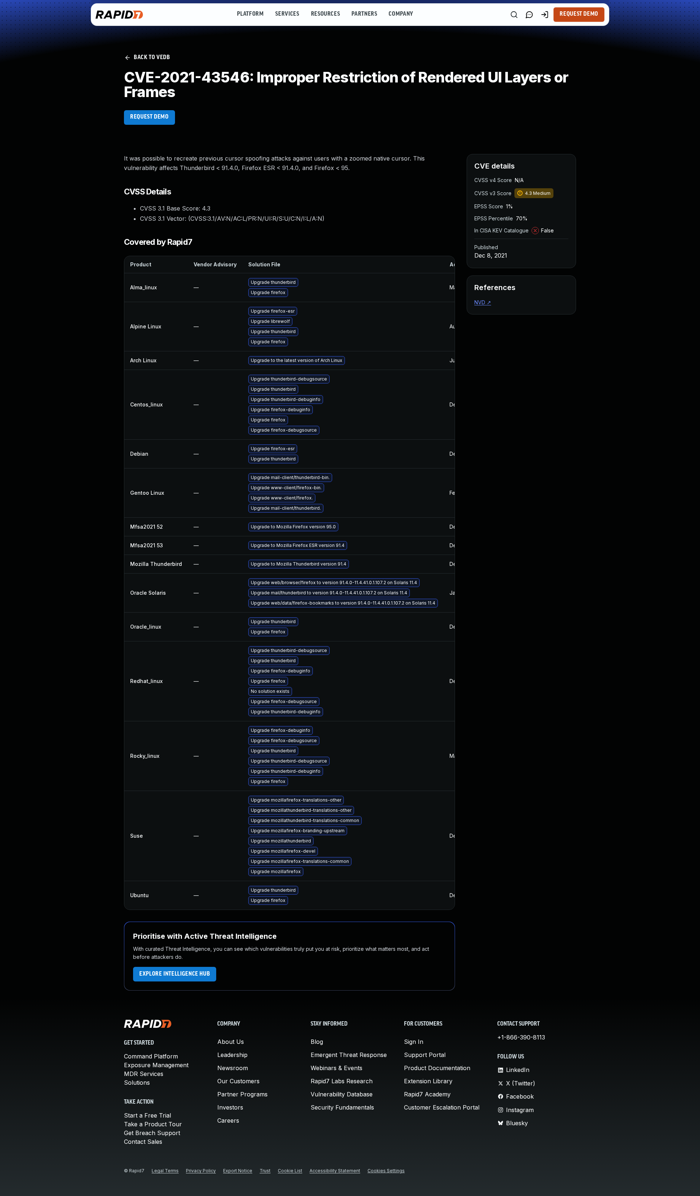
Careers (228, 1120)
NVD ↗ (482, 302)
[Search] (514, 14)
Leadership (232, 1054)
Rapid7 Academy (427, 1094)
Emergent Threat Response (349, 1054)
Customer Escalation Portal (441, 1107)
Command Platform (151, 1056)
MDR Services (143, 1073)
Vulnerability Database (342, 1094)
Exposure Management (156, 1065)
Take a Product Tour (153, 1124)
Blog (317, 1041)
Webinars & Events (336, 1068)
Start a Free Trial (147, 1115)
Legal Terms (165, 1170)
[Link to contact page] (529, 14)
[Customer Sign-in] (544, 14)
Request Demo (579, 14)
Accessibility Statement (335, 1170)
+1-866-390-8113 (521, 1037)
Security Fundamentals (342, 1107)
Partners (364, 14)
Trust (265, 1170)
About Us (230, 1041)
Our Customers (238, 1081)
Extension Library (428, 1081)
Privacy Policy (201, 1170)
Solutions (137, 1082)
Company (401, 14)
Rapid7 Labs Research (342, 1081)
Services (287, 14)
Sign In (413, 1041)
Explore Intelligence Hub (174, 974)
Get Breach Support (152, 1133)
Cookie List (290, 1170)
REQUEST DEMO (149, 117)
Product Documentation (437, 1068)
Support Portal (425, 1054)
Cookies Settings (386, 1170)
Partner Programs (242, 1094)
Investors (230, 1107)
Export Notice (237, 1170)
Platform (250, 14)
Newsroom (232, 1068)
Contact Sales (143, 1141)
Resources (325, 14)
